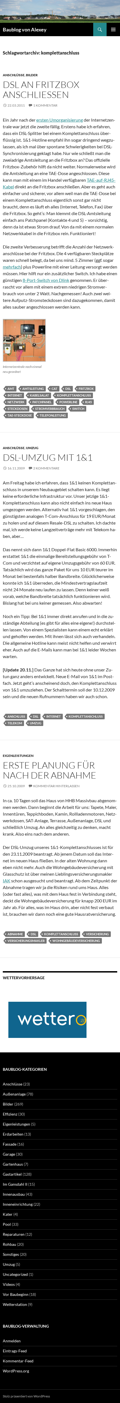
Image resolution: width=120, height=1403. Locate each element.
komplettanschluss (74, 395)
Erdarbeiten (13, 1134)
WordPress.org (16, 1370)
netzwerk (16, 402)
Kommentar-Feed (18, 1360)
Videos (9, 1284)
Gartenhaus (13, 1164)
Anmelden (12, 1340)
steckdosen (17, 408)
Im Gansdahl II (15, 1184)
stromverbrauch (49, 408)
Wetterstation (15, 1304)
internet (15, 395)
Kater (8, 1214)
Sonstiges (11, 1254)
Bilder (32, 75)
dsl (68, 388)
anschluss (16, 716)
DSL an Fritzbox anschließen (41, 89)
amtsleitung (33, 388)
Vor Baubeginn (15, 1294)
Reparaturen (14, 1234)
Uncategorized (15, 1274)
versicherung (97, 934)
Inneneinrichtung (18, 1204)
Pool (7, 1224)
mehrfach (12, 266)
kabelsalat (39, 395)
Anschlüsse (14, 75)
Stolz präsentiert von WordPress (26, 1396)
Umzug (32, 448)
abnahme (15, 934)
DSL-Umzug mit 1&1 (48, 457)
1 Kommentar (45, 105)
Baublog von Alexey (25, 29)
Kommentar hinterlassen (56, 786)
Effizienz (10, 1114)
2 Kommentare (46, 468)
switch (78, 408)
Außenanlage (14, 1094)
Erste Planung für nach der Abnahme (49, 770)
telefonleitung (53, 415)
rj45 (88, 402)
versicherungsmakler (26, 940)
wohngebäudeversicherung (76, 940)
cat (54, 388)
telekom (15, 723)
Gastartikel (12, 1174)
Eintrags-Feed (15, 1350)
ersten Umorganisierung (59, 119)
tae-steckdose (20, 415)
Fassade (9, 1144)
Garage (9, 1154)
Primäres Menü (113, 29)
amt (11, 388)
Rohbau (9, 1244)
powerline (68, 402)
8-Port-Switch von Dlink (46, 280)
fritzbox (86, 388)
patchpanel (42, 402)
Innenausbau (14, 1194)
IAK (6, 880)
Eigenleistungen (18, 756)
